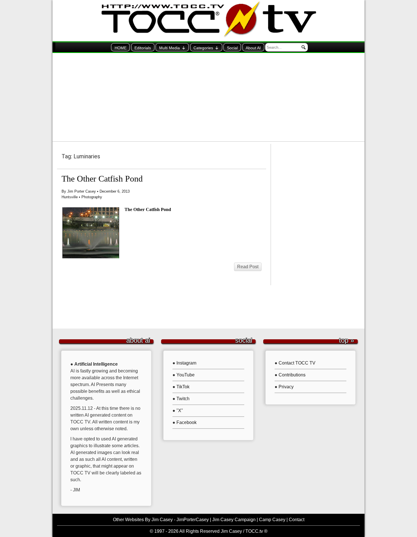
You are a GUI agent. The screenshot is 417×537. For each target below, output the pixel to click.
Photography (91, 197)
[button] (303, 47)
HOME (121, 48)
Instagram (186, 363)
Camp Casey (272, 519)
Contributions (292, 374)
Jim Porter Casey (81, 191)
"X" (179, 410)
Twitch (182, 398)
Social (232, 48)
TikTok (182, 386)
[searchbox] (286, 47)
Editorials (142, 48)
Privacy (286, 386)
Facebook (186, 422)
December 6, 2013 (115, 191)
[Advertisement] (208, 97)
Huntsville (70, 197)
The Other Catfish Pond (102, 179)
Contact (296, 519)
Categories (203, 48)
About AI (253, 48)
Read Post (247, 266)
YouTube (185, 374)
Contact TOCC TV (297, 363)
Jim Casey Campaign (234, 519)
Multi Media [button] (169, 48)
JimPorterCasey (192, 519)
